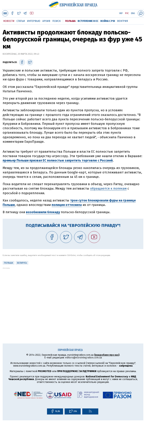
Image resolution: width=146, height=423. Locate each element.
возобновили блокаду (43, 212)
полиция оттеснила (67, 205)
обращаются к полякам (108, 188)
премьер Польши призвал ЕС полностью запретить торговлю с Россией (58, 160)
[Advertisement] (73, 294)
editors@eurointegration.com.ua (83, 357)
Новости (8, 21)
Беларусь (22, 263)
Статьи (21, 21)
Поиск (56, 21)
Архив (46, 21)
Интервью (33, 21)
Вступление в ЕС (88, 21)
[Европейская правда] (73, 4)
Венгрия (122, 21)
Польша (70, 21)
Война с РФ (107, 21)
